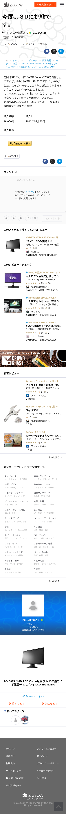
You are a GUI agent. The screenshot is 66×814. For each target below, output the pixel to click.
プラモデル (23, 538)
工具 (48, 496)
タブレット (13, 479)
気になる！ (51, 703)
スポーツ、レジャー (14, 493)
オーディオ (52, 479)
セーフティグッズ (48, 564)
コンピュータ (11, 476)
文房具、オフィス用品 (15, 510)
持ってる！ (18, 703)
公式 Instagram (13, 785)
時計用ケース (48, 547)
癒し (17, 505)
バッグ (20, 547)
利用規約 (10, 763)
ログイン (29, 192)
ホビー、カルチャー (14, 535)
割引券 (20, 564)
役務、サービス (45, 572)
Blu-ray (13, 488)
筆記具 (7, 513)
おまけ (36, 538)
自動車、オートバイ (43, 493)
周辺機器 (23, 479)
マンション (9, 572)
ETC (43, 496)
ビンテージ (49, 487)
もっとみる (54, 581)
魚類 (36, 555)
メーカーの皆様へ (45, 770)
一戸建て (19, 572)
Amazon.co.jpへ (34, 696)
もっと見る (54, 457)
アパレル (8, 547)
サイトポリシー (13, 770)
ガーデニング (39, 513)
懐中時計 (37, 547)
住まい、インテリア (14, 552)
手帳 (13, 513)
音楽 (7, 527)
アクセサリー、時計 (43, 543)
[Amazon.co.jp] (20, 143)
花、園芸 (38, 510)
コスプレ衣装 (39, 522)
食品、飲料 (39, 501)
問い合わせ (42, 756)
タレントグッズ (12, 518)
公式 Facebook (15, 778)
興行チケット (10, 564)
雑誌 (41, 530)
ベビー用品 (39, 560)
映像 (45, 479)
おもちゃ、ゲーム (42, 484)
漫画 (36, 530)
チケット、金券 (12, 560)
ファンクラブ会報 (19, 522)
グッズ (20, 487)
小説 (46, 530)
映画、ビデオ (11, 484)
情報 (36, 572)
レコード (12, 530)
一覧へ (43, 467)
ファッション (11, 543)
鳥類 (46, 555)
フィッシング (19, 496)
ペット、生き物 (41, 552)
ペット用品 (18, 555)
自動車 (36, 496)
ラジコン (13, 538)
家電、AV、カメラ (42, 476)
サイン (7, 522)
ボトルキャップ (47, 538)
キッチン (37, 479)
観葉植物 (50, 513)
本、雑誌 (38, 527)
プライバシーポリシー (48, 763)
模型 (6, 538)
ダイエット (9, 505)
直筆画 (49, 522)
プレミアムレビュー (46, 748)
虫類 (41, 555)
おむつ (36, 564)
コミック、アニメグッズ (45, 518)
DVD (6, 488)
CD (6, 530)
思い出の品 (22, 530)
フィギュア (38, 487)
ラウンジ (10, 748)
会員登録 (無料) (46, 4)
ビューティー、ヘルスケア (17, 501)
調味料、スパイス (41, 505)
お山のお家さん (19, 32)
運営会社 (10, 756)
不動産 (8, 569)
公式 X (42, 778)
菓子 (52, 505)
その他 (37, 569)
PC (6, 479)
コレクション (40, 535)
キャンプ (8, 496)
